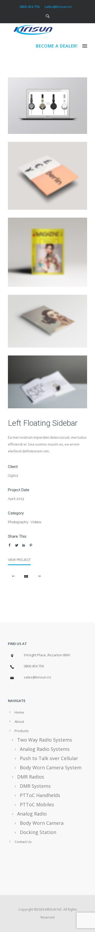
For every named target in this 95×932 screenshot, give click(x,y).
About (19, 721)
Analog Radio (32, 814)
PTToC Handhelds (40, 795)
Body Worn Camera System (51, 767)
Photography (18, 522)
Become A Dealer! (57, 46)
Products (22, 730)
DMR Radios (30, 777)
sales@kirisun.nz (58, 6)
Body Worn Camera (42, 823)
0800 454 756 (30, 6)
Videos (36, 522)
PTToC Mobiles (37, 804)
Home (19, 712)
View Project (19, 560)
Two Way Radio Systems (44, 740)
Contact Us (23, 841)
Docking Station (38, 832)
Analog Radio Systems (45, 749)
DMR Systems (35, 786)
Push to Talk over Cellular (49, 758)
